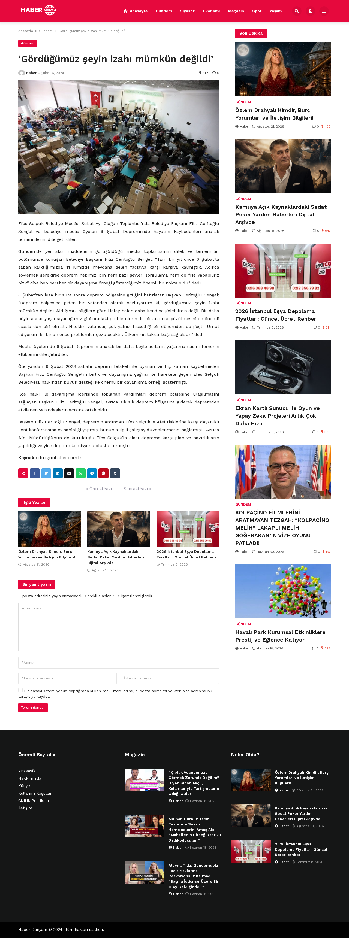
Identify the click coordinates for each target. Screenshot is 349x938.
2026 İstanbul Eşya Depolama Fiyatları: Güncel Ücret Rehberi (276, 315)
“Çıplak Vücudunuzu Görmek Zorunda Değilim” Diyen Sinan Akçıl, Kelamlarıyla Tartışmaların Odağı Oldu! (194, 783)
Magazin (236, 11)
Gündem (164, 11)
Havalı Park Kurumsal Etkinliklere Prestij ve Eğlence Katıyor (280, 636)
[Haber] (21, 73)
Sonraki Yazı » (137, 488)
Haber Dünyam (32, 929)
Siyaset (187, 11)
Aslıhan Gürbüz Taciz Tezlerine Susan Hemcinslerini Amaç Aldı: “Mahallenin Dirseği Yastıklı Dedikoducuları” (195, 829)
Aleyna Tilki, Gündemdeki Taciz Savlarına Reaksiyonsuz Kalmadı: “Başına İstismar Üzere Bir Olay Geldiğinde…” (194, 876)
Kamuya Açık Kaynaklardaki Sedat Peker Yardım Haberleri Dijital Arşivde (115, 557)
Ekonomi (211, 11)
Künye (24, 786)
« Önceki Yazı (99, 488)
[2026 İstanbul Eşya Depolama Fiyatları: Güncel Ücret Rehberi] (188, 529)
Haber (31, 73)
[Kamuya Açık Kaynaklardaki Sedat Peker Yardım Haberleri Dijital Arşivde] (118, 529)
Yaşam (276, 11)
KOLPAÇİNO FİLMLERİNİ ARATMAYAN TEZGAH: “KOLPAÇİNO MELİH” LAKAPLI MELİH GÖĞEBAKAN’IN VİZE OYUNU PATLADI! (282, 527)
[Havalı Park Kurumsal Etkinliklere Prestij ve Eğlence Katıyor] (283, 591)
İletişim (25, 808)
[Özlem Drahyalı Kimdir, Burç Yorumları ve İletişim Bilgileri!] (49, 529)
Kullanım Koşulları (35, 793)
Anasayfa (139, 11)
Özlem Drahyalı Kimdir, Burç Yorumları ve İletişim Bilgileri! (274, 114)
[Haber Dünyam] (42, 10)
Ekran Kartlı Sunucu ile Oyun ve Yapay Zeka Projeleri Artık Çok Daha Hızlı (277, 416)
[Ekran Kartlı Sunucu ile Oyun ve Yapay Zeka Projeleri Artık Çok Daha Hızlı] (283, 367)
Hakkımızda (29, 778)
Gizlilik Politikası (33, 801)
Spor (256, 11)
